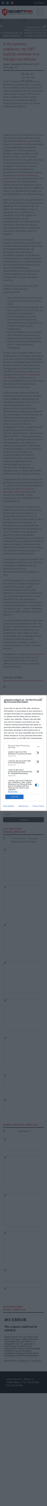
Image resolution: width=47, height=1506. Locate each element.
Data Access (23, 806)
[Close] (41, 700)
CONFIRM (14, 796)
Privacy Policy (38, 806)
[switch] (37, 752)
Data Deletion (8, 806)
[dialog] (23, 753)
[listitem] (23, 746)
